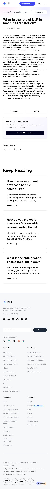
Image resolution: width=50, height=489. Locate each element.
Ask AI (42, 483)
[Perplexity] (9, 341)
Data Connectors (9, 427)
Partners (30, 413)
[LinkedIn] (8, 319)
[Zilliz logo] (7, 3)
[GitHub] (17, 319)
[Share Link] (20, 150)
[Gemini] (23, 341)
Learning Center (8, 406)
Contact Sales (32, 421)
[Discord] (22, 319)
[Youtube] (4, 319)
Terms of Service (9, 462)
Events (29, 417)
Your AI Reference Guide (15, 12)
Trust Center (7, 445)
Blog (4, 402)
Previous (15, 111)
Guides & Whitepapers (11, 417)
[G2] (26, 319)
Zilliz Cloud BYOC (9, 356)
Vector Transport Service (12, 391)
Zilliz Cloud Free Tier (10, 360)
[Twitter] (13, 319)
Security (33, 462)
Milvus (5, 368)
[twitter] (5, 150)
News (29, 409)
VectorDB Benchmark (35, 360)
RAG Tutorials (32, 368)
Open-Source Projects (35, 356)
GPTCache (7, 380)
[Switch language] (39, 4)
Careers (30, 406)
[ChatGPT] (4, 341)
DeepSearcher (8, 372)
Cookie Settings (9, 466)
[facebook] (10, 150)
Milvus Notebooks (34, 372)
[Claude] (19, 341)
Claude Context (8, 376)
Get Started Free (27, 4)
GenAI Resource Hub (10, 409)
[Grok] (14, 341)
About (29, 402)
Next (35, 111)
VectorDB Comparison (11, 413)
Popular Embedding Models (10, 422)
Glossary (6, 431)
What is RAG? (8, 435)
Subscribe (40, 330)
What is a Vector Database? (9, 440)
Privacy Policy (23, 462)
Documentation (32, 352)
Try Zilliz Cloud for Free (25, 133)
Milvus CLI (6, 387)
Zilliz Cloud (7, 352)
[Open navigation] (45, 4)
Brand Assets (32, 425)
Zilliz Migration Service (11, 364)
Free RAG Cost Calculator (36, 364)
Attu (4, 383)
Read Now (10, 205)
